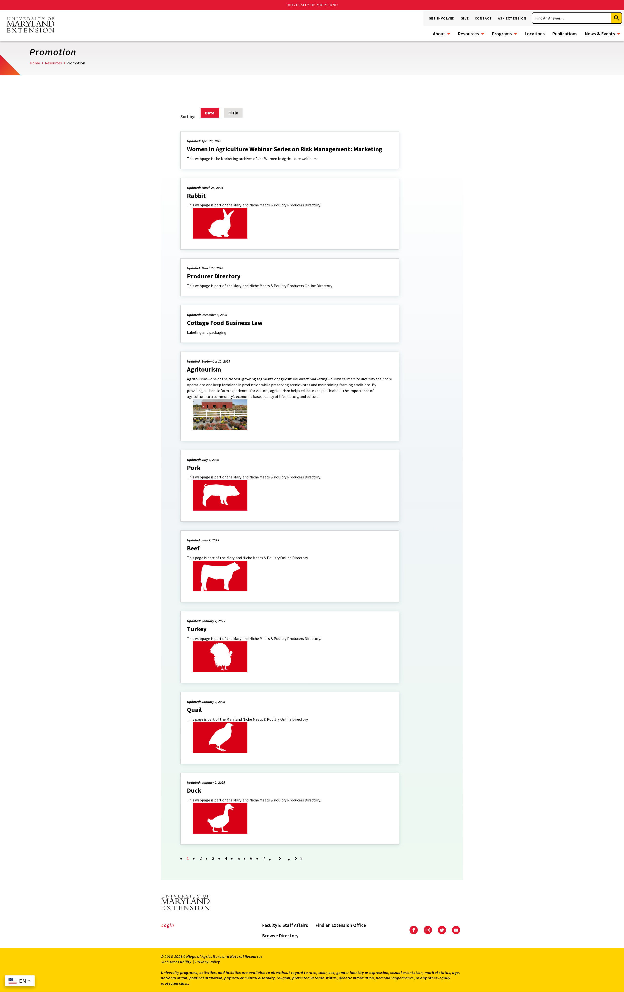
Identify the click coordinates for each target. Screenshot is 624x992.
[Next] (280, 859)
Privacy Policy (207, 961)
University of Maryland (312, 5)
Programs (502, 34)
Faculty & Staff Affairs (285, 925)
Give (465, 18)
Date (209, 113)
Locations (535, 34)
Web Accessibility (176, 961)
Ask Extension (512, 18)
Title (233, 113)
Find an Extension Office (340, 925)
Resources (468, 34)
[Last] (299, 859)
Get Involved (442, 18)
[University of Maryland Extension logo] (30, 25)
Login (167, 925)
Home (35, 63)
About (439, 34)
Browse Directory (280, 936)
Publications (564, 34)
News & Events (600, 34)
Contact (483, 18)
